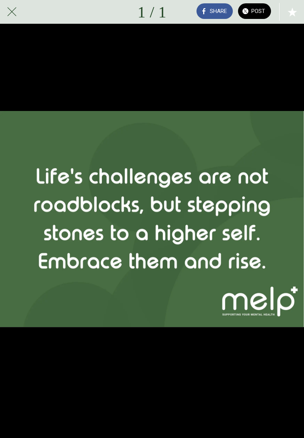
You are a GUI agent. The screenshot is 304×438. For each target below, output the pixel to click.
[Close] (11, 11)
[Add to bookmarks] (292, 12)
